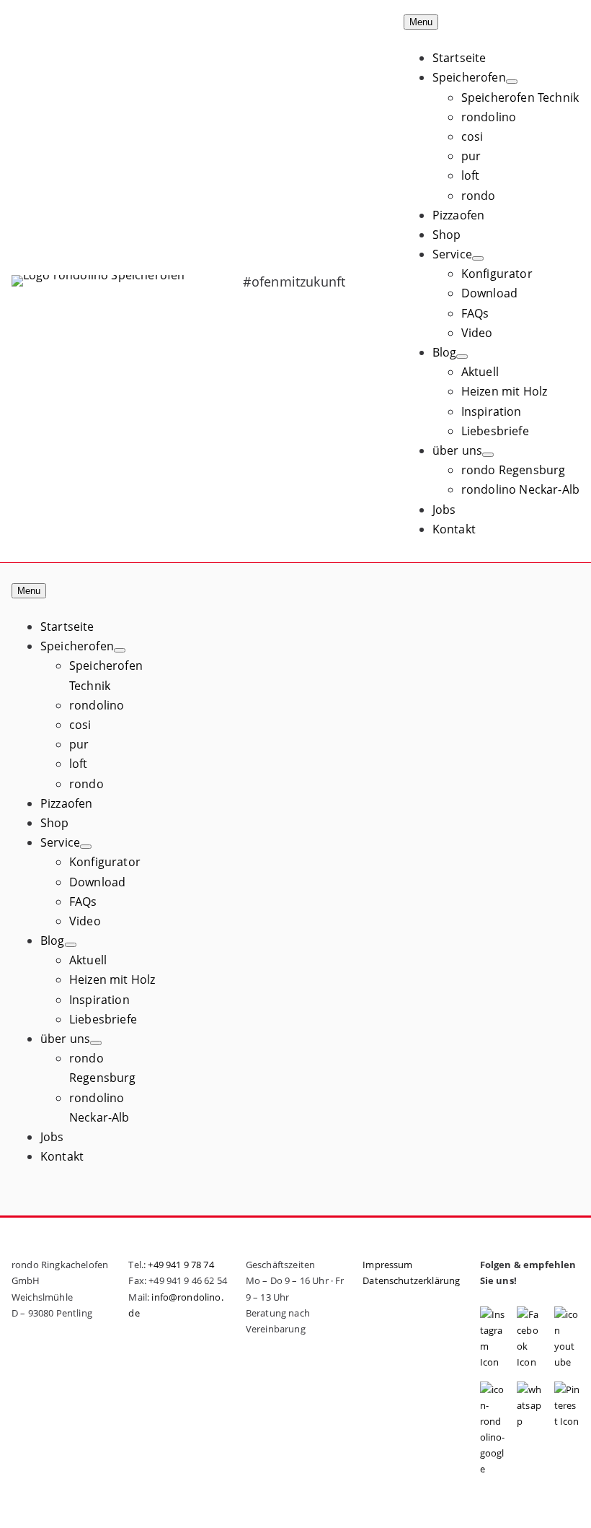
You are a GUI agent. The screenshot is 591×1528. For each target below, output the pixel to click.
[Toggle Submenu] (511, 81)
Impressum (387, 1264)
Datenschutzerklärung (411, 1280)
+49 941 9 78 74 (180, 1264)
